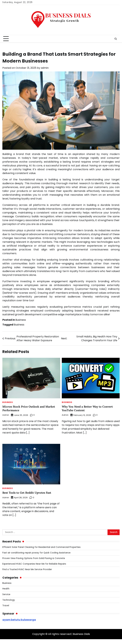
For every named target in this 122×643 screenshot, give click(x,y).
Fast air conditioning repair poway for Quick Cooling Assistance (36, 552)
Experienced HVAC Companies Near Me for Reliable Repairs (34, 563)
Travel (5, 605)
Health (5, 588)
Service (6, 594)
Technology (8, 599)
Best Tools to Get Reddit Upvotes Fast (26, 492)
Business (20, 320)
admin (45, 68)
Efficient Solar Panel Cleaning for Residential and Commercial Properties (41, 547)
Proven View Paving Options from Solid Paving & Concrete (33, 558)
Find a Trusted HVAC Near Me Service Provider (27, 569)
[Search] (115, 38)
